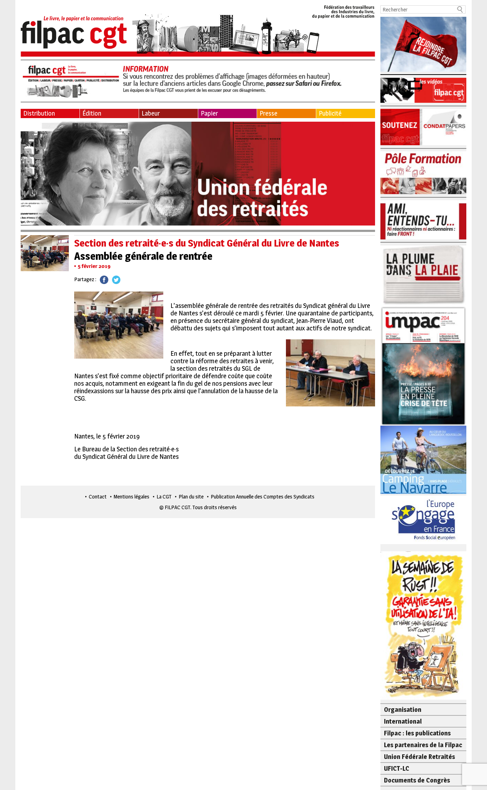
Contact (98, 496)
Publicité (330, 113)
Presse (268, 113)
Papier (209, 113)
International (403, 721)
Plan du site (191, 496)
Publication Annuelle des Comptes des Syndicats (262, 496)
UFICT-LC (396, 768)
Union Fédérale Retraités (419, 756)
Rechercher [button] (460, 9)
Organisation (402, 709)
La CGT (164, 496)
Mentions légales (131, 496)
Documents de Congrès (417, 780)
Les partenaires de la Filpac (423, 745)
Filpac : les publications (417, 733)
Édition (91, 113)
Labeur (151, 113)
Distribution (39, 113)
